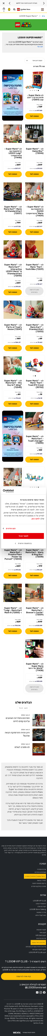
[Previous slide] (43, 3)
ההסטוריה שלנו (41, 903)
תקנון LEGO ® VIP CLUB (37, 952)
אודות (43, 894)
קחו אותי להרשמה (23, 976)
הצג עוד (40, 47)
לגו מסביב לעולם (22, 747)
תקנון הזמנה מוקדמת (39, 949)
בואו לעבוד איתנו (40, 915)
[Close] (3, 3)
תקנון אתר (42, 932)
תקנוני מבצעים (41, 930)
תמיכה (42, 863)
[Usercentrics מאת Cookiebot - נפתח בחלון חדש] (13, 491)
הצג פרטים (11, 528)
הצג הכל (23, 708)
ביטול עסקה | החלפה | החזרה (35, 876)
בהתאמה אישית (25, 543)
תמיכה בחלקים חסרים (38, 886)
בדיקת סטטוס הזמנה (39, 883)
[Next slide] (9, 3)
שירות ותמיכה (41, 869)
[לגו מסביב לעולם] (38, 749)
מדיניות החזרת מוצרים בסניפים (36, 947)
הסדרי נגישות (41, 880)
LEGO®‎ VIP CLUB (39, 901)
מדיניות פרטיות (41, 938)
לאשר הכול (23, 536)
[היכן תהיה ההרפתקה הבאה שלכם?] (38, 735)
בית (43, 16)
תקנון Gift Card (41, 935)
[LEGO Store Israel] (24, 9)
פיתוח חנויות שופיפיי (29, 1032)
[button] (38, 90)
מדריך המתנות (41, 912)
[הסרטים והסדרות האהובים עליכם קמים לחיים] (38, 720)
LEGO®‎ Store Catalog (38, 909)
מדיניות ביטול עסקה (38, 942)
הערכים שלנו (41, 906)
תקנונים (42, 923)
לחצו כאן (36, 519)
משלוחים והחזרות (40, 872)
